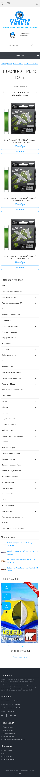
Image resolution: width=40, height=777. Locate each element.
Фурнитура (6, 396)
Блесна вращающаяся (11, 361)
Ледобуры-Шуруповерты (12, 471)
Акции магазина (8, 727)
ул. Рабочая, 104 (11, 711)
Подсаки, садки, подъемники (13, 528)
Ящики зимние (8, 505)
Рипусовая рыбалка (10, 476)
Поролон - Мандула (9, 384)
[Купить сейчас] (16, 135)
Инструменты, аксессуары (12, 436)
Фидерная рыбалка (9, 338)
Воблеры (5, 349)
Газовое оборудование (11, 453)
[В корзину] (20, 151)
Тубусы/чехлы (7, 430)
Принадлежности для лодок (13, 291)
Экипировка (7, 511)
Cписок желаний (9, 759)
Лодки (4, 286)
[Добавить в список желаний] (23, 135)
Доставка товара (9, 733)
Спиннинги (6, 320)
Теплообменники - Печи (11, 465)
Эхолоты (5, 442)
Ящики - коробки (8, 419)
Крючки (5, 413)
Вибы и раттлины (9, 355)
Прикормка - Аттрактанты (12, 517)
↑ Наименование (22, 92)
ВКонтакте (22, 774)
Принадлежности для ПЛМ (12, 303)
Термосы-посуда (8, 448)
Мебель (5, 523)
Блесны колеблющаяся (11, 372)
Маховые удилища (9, 332)
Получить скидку (20, 657)
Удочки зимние (8, 482)
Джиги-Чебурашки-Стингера (13, 390)
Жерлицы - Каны (8, 494)
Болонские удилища (10, 326)
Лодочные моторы (9, 297)
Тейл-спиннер (7, 367)
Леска (4, 401)
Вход (4, 753)
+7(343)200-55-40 (13, 704)
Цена (34, 92)
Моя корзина (7, 756)
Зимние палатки (8, 459)
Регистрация (7, 750)
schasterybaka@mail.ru (13, 708)
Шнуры (5, 407)
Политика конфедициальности (14, 739)
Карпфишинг (7, 344)
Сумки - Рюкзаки (9, 424)
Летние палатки (8, 309)
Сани (4, 500)
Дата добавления (20, 95)
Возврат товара (8, 736)
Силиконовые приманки (11, 378)
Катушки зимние (8, 488)
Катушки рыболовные (11, 315)
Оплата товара (8, 730)
